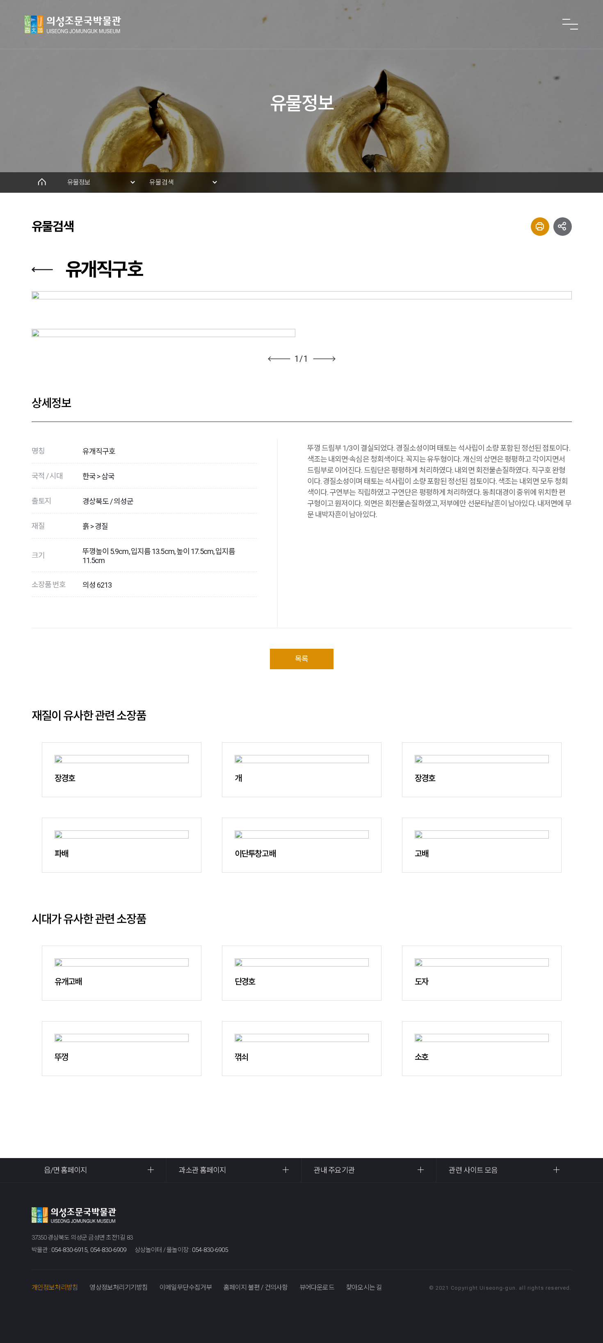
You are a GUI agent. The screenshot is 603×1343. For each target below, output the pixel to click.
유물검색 (161, 182)
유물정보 (79, 182)
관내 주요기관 (334, 1170)
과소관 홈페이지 (202, 1170)
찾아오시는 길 (364, 1287)
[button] (279, 359)
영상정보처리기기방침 (118, 1287)
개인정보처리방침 (55, 1287)
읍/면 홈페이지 (65, 1170)
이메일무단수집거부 (186, 1287)
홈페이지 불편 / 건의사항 (256, 1287)
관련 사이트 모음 (473, 1170)
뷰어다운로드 (316, 1287)
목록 (301, 658)
